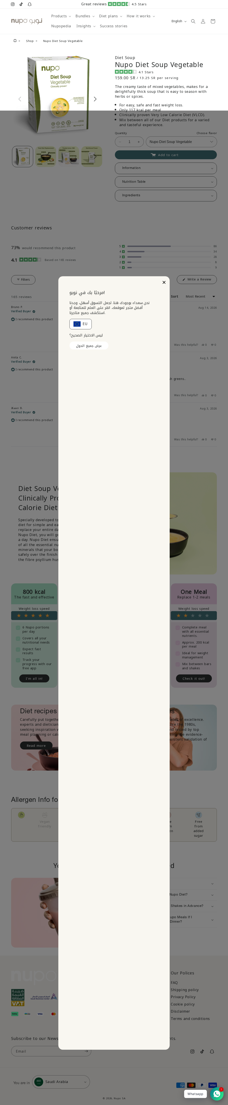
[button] (127, 4)
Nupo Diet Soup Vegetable (63, 41)
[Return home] (15, 41)
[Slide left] (20, 99)
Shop (30, 41)
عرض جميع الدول (89, 346)
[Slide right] (95, 99)
